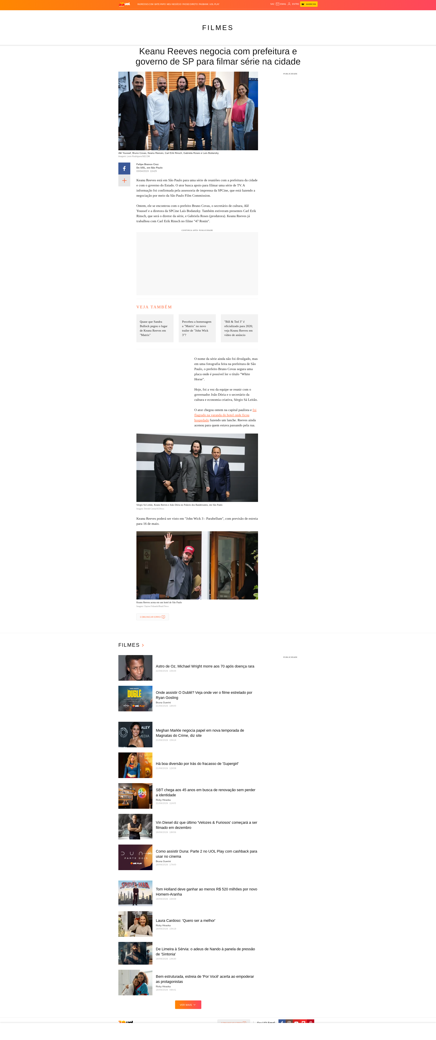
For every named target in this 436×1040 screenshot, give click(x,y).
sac (272, 4)
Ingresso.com (145, 4)
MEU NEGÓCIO (174, 4)
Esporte (211, 13)
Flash (135, 13)
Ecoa (257, 13)
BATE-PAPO (160, 4)
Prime (291, 13)
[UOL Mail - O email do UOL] (281, 4)
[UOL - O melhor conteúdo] (124, 4)
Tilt (251, 13)
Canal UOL (268, 13)
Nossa (279, 13)
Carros (179, 13)
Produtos (125, 13)
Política (168, 13)
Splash (221, 13)
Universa (232, 13)
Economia (190, 13)
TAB (285, 13)
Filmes (218, 27)
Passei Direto (190, 4)
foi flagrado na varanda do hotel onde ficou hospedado (225, 415)
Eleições (145, 13)
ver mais (186, 1005)
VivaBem (243, 13)
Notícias (157, 13)
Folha (201, 13)
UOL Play (214, 4)
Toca (298, 13)
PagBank (203, 4)
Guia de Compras (313, 13)
